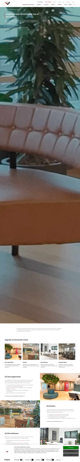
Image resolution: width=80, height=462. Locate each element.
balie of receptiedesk (12, 387)
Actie (66, 4)
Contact (70, 4)
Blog (63, 1)
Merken (53, 4)
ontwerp (18, 444)
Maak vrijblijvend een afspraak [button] (13, 27)
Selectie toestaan (71, 451)
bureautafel (21, 440)
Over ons (54, 1)
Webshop (41, 1)
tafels (26, 384)
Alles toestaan (71, 447)
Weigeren (71, 454)
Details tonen (58, 459)
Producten (46, 4)
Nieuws (59, 1)
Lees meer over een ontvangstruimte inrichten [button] (14, 396)
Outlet (73, 1)
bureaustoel (8, 441)
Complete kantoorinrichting (28, 4)
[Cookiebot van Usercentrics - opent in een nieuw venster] (7, 460)
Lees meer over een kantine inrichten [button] (54, 421)
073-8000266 (48, 1)
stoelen (22, 384)
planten (58, 415)
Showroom (68, 1)
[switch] (32, 460)
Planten (7, 392)
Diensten (59, 4)
